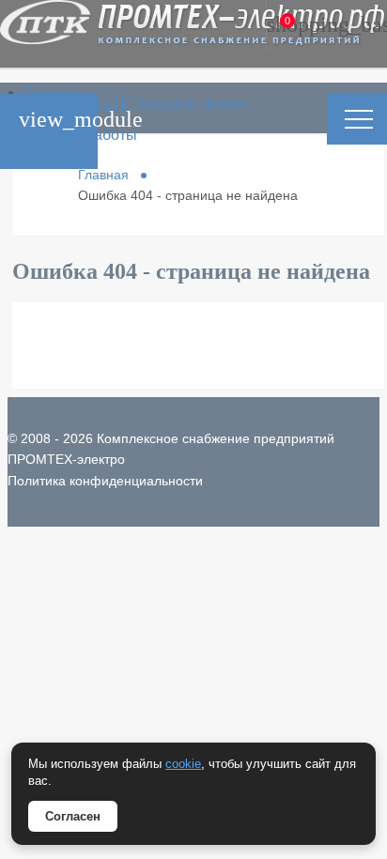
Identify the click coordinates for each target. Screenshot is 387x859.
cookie (183, 764)
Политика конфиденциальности (105, 480)
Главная (52, 92)
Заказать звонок (123, 104)
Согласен (73, 816)
